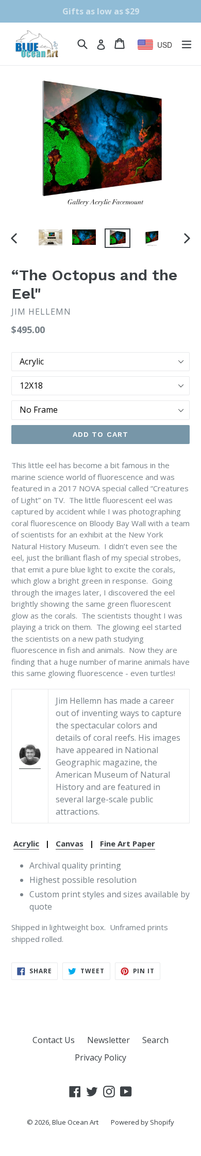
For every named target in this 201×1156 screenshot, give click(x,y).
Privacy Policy (100, 1057)
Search (155, 1040)
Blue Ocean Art (75, 1122)
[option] (50, 237)
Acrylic (26, 843)
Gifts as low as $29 (100, 11)
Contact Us (53, 1040)
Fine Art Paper (127, 843)
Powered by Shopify (142, 1122)
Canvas (69, 843)
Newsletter (108, 1040)
